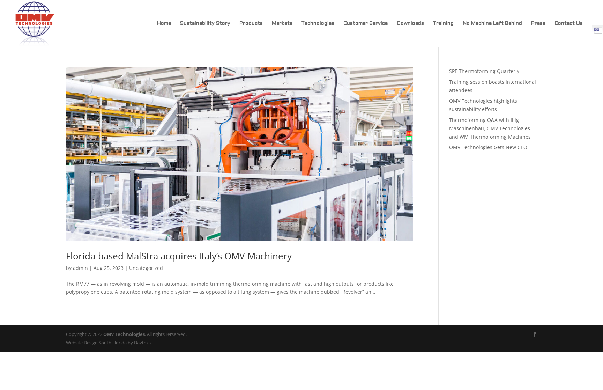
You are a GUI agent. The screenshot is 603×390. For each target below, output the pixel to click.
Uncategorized (146, 268)
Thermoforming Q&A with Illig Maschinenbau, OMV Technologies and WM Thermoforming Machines (490, 128)
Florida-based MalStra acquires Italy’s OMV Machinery (179, 256)
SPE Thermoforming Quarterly (484, 71)
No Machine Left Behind (492, 24)
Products (251, 24)
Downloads (410, 24)
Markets (282, 24)
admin (80, 268)
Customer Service (365, 24)
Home (164, 24)
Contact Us (568, 24)
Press (538, 24)
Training (443, 24)
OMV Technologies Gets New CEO (488, 147)
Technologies (318, 24)
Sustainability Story (205, 24)
